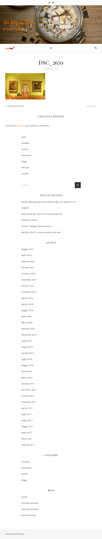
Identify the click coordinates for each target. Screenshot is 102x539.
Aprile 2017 (26, 432)
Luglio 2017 (26, 414)
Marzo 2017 (26, 438)
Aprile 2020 (26, 316)
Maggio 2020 (27, 310)
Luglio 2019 (26, 340)
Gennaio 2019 (27, 353)
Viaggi (24, 161)
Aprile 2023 (26, 255)
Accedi (24, 497)
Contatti (25, 173)
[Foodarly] (10, 47)
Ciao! (23, 137)
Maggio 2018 (27, 365)
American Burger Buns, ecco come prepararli (41, 214)
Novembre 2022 (28, 279)
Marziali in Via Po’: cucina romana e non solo (41, 232)
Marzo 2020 (26, 322)
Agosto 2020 (27, 304)
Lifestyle (25, 167)
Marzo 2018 (26, 377)
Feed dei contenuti (29, 503)
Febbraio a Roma (29, 220)
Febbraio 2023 (28, 261)
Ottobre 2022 (27, 285)
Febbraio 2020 (28, 328)
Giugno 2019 (27, 347)
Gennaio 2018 (27, 383)
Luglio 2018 (26, 359)
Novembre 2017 (28, 389)
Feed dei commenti (30, 509)
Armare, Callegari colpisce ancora (36, 226)
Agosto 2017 (27, 408)
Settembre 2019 (29, 334)
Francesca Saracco (16, 106)
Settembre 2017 (29, 402)
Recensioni (26, 155)
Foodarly (25, 143)
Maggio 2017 (27, 426)
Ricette (24, 149)
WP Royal (20, 534)
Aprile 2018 (26, 371)
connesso (21, 125)
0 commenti (91, 106)
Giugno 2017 (27, 420)
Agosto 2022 (27, 298)
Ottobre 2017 (27, 396)
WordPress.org (28, 515)
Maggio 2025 (27, 249)
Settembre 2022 (29, 292)
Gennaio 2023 (27, 267)
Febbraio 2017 (28, 444)
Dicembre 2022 (28, 273)
